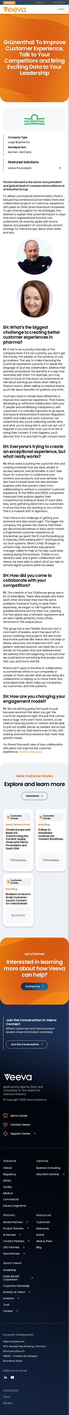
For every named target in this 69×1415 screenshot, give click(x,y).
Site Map (8, 1402)
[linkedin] (6, 1378)
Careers (8, 1311)
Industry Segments (14, 1206)
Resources (42, 1228)
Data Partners (11, 1253)
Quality (7, 1187)
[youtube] (12, 1378)
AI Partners (9, 1235)
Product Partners (13, 1228)
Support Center (20, 1133)
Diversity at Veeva (14, 1292)
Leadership (9, 1270)
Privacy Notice (10, 1390)
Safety (7, 1180)
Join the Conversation (25, 1044)
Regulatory (9, 1174)
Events (40, 1235)
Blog (38, 1247)
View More (32, 796)
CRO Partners (11, 1247)
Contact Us (32, 986)
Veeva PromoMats (19, 168)
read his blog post (30, 752)
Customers (43, 1222)
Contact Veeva (20, 1125)
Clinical (7, 1168)
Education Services (47, 1174)
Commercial (11, 1199)
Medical (8, 1193)
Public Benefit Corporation (11, 1277)
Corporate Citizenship (16, 1286)
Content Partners (13, 1241)
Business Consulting (48, 1168)
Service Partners (13, 1222)
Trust (6, 1305)
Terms (6, 1396)
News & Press (44, 1241)
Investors (8, 1298)
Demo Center (18, 1116)
